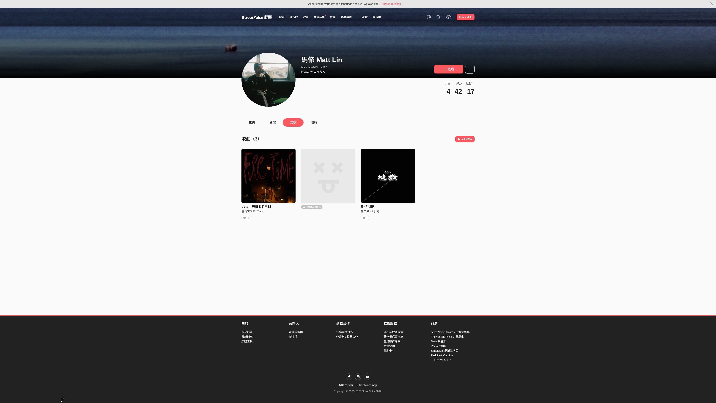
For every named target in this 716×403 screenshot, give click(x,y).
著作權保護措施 (393, 336)
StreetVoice (256, 17)
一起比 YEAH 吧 (441, 360)
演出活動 (346, 17)
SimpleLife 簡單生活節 (444, 350)
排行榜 (294, 17)
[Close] (712, 4)
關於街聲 (247, 332)
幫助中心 (389, 350)
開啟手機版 (346, 385)
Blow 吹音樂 (438, 341)
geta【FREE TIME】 (257, 206)
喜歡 (293, 122)
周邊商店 (319, 17)
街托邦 (293, 336)
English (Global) (391, 3)
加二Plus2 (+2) (370, 211)
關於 (314, 122)
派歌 (365, 17)
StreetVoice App (367, 385)
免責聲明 (389, 346)
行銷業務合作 (344, 332)
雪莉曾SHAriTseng (252, 211)
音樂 (272, 122)
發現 (282, 17)
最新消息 (247, 336)
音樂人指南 (296, 332)
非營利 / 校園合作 (347, 336)
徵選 (332, 17)
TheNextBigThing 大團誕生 (447, 336)
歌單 (306, 17)
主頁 (252, 122)
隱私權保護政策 (393, 332)
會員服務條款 (392, 341)
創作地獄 (367, 206)
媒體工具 (247, 341)
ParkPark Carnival (442, 355)
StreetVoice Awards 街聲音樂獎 (450, 332)
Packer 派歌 (438, 346)
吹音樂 (377, 17)
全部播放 (466, 139)
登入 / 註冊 (465, 17)
